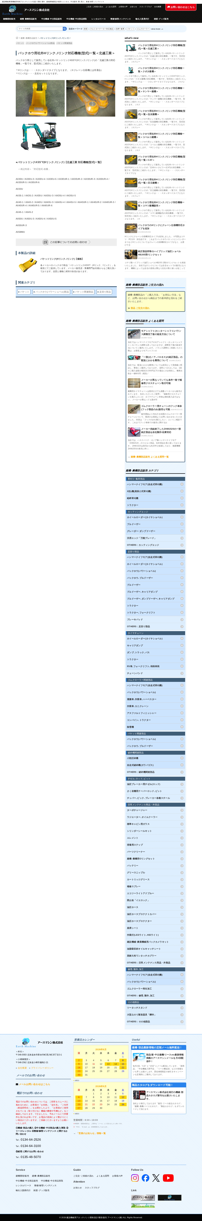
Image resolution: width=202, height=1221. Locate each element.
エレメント (132, 838)
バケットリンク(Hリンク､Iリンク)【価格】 (62, 259)
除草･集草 (120, 29)
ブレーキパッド (135, 619)
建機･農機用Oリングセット (141, 858)
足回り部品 (105, 292)
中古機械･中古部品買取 (76, 19)
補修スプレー (134, 886)
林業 (86, 29)
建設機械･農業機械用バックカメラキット (148, 942)
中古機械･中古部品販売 (51, 19)
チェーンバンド (135, 673)
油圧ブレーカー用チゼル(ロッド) (143, 784)
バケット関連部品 (64, 43)
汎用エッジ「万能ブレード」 (141, 538)
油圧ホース (132, 907)
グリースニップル (136, 872)
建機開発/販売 (9, 19)
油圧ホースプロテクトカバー (141, 914)
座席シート (132, 928)
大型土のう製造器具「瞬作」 (141, 1014)
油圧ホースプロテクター (139, 921)
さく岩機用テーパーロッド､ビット (144, 791)
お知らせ (133, 7)
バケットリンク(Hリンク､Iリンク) (54, 38)
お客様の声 (123, 7)
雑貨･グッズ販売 (161, 19)
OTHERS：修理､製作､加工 (141, 995)
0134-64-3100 (31, 1146)
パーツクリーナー (136, 851)
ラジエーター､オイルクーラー (142, 817)
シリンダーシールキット (139, 831)
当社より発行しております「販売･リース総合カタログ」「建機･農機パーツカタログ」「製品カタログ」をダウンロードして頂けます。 (158, 1106)
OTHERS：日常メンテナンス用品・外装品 (148, 962)
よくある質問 (111, 7)
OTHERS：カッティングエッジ (143, 545)
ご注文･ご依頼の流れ (94, 7)
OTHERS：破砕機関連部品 (140, 772)
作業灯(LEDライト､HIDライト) (143, 935)
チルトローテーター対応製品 (101, 29)
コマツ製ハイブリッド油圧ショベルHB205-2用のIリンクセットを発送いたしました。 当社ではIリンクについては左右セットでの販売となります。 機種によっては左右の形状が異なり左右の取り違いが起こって (155, 265)
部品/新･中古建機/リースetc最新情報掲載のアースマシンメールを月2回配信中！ (165, 1058)
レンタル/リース (99, 19)
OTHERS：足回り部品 (138, 626)
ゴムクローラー (143, 29)
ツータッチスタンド (137, 1007)
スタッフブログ (145, 7)
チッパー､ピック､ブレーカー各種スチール (148, 798)
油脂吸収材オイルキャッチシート (144, 948)
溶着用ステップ (135, 845)
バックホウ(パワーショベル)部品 (40, 43)
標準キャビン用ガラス (138, 824)
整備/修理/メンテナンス (120, 19)
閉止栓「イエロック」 (138, 900)
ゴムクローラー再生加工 (139, 988)
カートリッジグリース (138, 879)
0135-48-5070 (31, 1157)
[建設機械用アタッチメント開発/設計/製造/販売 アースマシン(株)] (26, 10)
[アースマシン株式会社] (39, 1042)
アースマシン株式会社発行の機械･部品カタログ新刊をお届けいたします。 (165, 1095)
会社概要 (157, 7)
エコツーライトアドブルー (140, 893)
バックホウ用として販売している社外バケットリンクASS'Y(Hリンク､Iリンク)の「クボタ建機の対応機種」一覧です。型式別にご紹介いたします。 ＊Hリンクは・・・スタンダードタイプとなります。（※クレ (155, 79)
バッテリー (132, 865)
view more (155, 29)
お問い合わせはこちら (182, 7)
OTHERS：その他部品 (138, 1021)
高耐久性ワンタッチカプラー (141, 955)
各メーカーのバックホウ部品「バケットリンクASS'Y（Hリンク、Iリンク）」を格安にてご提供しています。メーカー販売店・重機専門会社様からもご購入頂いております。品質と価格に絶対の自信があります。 (78, 268)
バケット (130, 29)
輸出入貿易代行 (142, 19)
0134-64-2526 (31, 1139)
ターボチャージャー (137, 810)
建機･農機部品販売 (28, 19)
